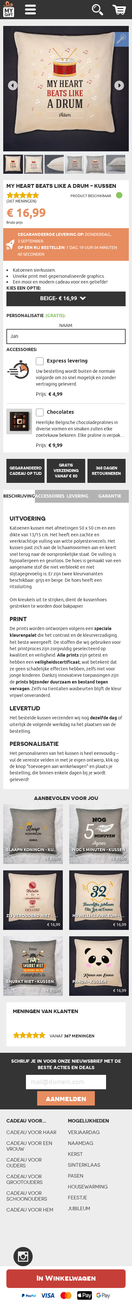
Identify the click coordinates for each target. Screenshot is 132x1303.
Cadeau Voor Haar (31, 1132)
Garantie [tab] (109, 496)
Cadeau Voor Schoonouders (26, 1196)
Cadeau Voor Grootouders (24, 1179)
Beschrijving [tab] (19, 496)
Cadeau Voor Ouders (24, 1162)
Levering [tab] (77, 496)
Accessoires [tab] (49, 496)
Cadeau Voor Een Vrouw (29, 1146)
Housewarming (88, 1186)
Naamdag (80, 1143)
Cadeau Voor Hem (29, 1209)
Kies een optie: (23, 288)
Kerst (75, 1154)
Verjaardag (84, 1132)
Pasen (75, 1176)
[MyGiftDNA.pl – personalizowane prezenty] (8, 9)
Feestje (77, 1197)
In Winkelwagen (66, 1278)
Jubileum (79, 1208)
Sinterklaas (84, 1165)
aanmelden (66, 1098)
